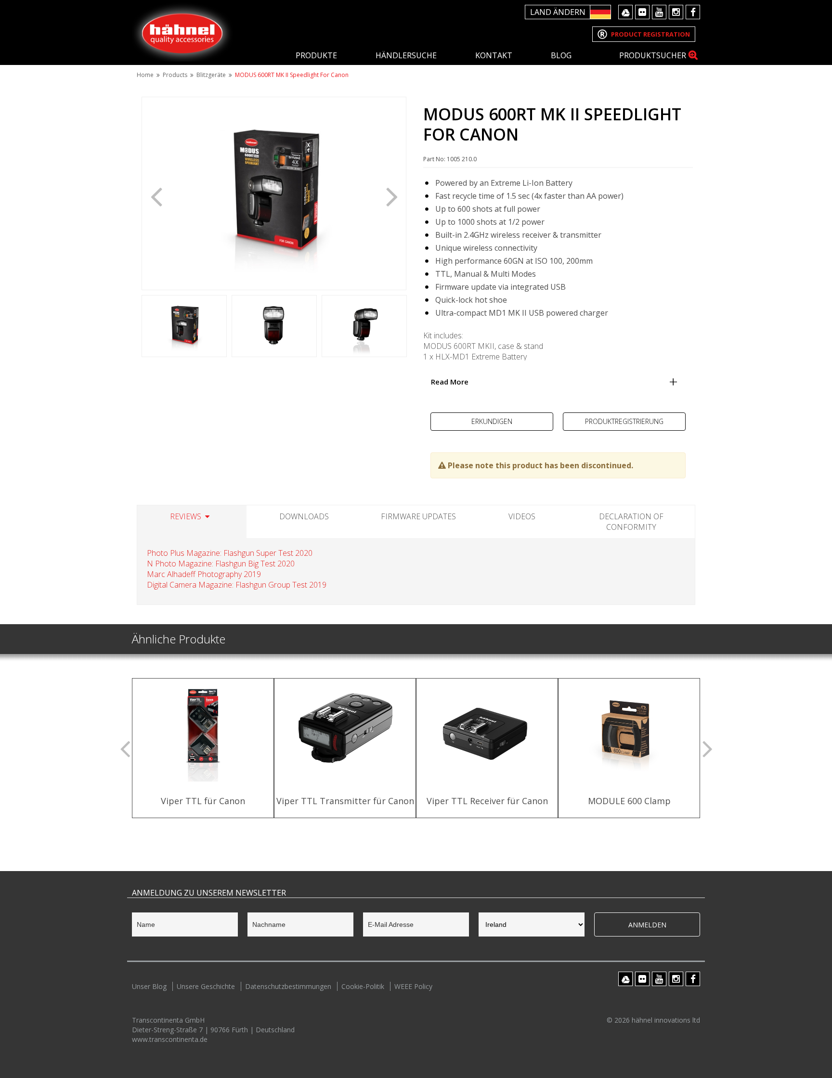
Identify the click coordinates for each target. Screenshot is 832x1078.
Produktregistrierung (624, 421)
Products (175, 75)
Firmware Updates (418, 516)
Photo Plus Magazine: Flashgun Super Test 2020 (229, 553)
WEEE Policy (413, 986)
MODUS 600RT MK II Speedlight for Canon (292, 75)
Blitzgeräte (211, 75)
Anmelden (647, 924)
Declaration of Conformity (631, 521)
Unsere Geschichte (206, 986)
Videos (521, 516)
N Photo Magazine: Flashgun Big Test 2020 (221, 563)
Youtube (659, 12)
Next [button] (392, 195)
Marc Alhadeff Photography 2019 (204, 574)
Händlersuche (406, 55)
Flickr (642, 12)
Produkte (316, 55)
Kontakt (493, 55)
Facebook (693, 12)
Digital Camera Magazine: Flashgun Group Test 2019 (236, 584)
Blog (561, 55)
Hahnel (182, 32)
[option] (274, 193)
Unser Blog (149, 986)
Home (145, 75)
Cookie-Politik (362, 986)
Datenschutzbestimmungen (288, 986)
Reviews (185, 516)
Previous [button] (156, 195)
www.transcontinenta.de (170, 1039)
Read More (449, 381)
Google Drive (625, 12)
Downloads (304, 516)
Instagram (676, 12)
